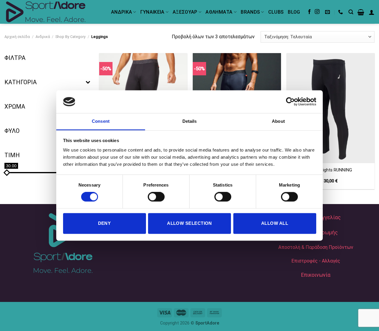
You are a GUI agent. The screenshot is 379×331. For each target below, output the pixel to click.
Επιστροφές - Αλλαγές (315, 261)
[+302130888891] (341, 12)
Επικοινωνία (315, 275)
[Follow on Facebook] (309, 12)
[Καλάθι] (360, 12)
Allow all (274, 223)
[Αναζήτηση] (351, 12)
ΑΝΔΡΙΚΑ (121, 12)
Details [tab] (189, 121)
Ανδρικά (43, 36)
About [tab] (278, 121)
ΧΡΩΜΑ (14, 106)
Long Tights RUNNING (330, 170)
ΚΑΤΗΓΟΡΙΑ (20, 82)
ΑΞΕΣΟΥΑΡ (185, 12)
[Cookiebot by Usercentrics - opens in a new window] (290, 101)
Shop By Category (70, 36)
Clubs (276, 12)
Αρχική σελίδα (17, 36)
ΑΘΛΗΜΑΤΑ (219, 12)
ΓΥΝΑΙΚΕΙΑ (152, 12)
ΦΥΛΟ (12, 130)
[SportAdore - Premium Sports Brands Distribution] (53, 12)
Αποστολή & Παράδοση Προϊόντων (315, 247)
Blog (294, 12)
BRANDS (250, 12)
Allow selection (189, 223)
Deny (104, 223)
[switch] (156, 197)
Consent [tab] (101, 121)
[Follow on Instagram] (317, 12)
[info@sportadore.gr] (328, 12)
